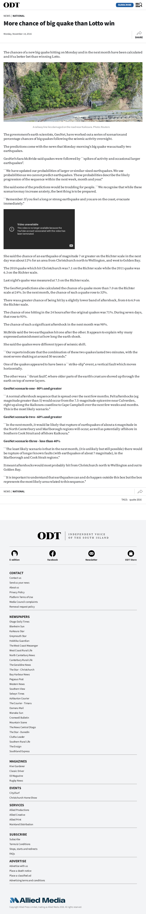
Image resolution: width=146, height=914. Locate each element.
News (7, 16)
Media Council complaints (23, 602)
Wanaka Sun (16, 713)
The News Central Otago (22, 727)
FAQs (12, 854)
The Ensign (15, 746)
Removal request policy (22, 607)
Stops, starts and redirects (23, 849)
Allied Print (15, 820)
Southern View (17, 689)
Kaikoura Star (16, 631)
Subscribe (124, 5)
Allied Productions (19, 810)
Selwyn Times (16, 694)
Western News (17, 684)
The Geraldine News (20, 665)
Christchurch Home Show (23, 798)
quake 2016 (135, 500)
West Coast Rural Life (20, 650)
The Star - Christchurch (21, 670)
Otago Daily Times (19, 622)
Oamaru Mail (16, 708)
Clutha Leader (17, 737)
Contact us (15, 578)
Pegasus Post (16, 679)
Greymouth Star (18, 636)
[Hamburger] (138, 5)
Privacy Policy (17, 592)
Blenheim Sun (16, 626)
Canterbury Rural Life (20, 660)
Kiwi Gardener (17, 766)
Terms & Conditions (19, 844)
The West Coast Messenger (23, 646)
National (19, 16)
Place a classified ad (20, 876)
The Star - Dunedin (19, 732)
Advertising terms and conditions (27, 880)
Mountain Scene (18, 722)
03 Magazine (16, 776)
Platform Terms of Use (21, 597)
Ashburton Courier (19, 698)
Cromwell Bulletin (19, 718)
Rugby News (16, 781)
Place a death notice (20, 871)
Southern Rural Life (19, 742)
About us (14, 587)
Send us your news (19, 583)
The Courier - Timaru (20, 703)
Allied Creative (17, 815)
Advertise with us (18, 866)
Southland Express (19, 751)
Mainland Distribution (21, 824)
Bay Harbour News (19, 674)
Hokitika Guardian (19, 641)
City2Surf (14, 793)
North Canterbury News (22, 655)
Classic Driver (16, 771)
